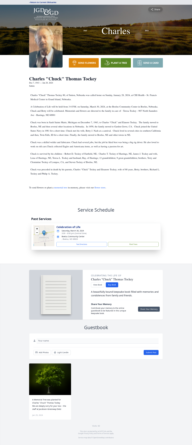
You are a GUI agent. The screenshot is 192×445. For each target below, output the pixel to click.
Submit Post (151, 352)
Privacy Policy (89, 433)
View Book (97, 284)
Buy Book (112, 284)
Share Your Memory (149, 309)
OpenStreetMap (99, 437)
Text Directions (81, 244)
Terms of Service (103, 433)
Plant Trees (133, 244)
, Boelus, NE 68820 (70, 239)
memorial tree (60, 187)
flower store (99, 187)
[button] (44, 233)
